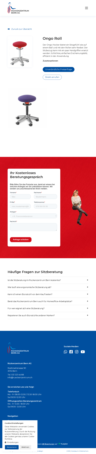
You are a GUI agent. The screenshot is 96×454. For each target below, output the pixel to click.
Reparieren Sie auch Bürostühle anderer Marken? (31, 315)
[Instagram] (77, 352)
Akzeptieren (12, 447)
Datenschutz (84, 451)
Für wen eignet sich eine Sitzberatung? (26, 308)
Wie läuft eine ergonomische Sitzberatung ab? (29, 287)
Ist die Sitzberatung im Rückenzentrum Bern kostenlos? (34, 280)
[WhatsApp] (66, 352)
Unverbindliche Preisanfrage (58, 69)
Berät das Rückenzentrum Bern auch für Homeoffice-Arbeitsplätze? (40, 301)
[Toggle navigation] (86, 8)
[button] (20, 442)
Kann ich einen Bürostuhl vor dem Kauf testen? (30, 294)
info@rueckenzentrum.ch (20, 377)
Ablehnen (25, 447)
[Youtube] (84, 352)
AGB (68, 451)
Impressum (75, 451)
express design (38, 451)
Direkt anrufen (52, 77)
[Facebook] (72, 352)
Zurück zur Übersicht (21, 29)
